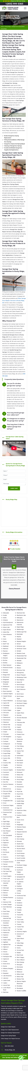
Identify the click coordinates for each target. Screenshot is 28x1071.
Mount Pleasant (21, 675)
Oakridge (19, 708)
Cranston (5, 767)
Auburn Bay (6, 632)
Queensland (20, 755)
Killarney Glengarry (8, 968)
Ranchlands (20, 760)
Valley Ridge (20, 943)
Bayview (5, 651)
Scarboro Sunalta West (21, 816)
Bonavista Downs (8, 667)
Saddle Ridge (20, 801)
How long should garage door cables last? (15, 414)
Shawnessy (20, 829)
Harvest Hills (6, 930)
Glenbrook (6, 890)
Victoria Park (20, 950)
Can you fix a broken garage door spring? (14, 384)
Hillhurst (5, 949)
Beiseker (5, 658)
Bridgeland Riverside (6, 683)
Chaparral (5, 715)
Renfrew (19, 767)
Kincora (5, 971)
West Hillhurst (21, 960)
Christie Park (6, 727)
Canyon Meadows (8, 700)
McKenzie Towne (21, 648)
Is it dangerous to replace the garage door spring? (16, 420)
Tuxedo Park (20, 926)
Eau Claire (5, 840)
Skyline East (20, 844)
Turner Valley (20, 922)
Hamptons (6, 925)
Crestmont (6, 772)
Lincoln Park (6, 985)
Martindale (20, 634)
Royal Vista (20, 794)
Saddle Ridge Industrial (20, 804)
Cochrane (5, 741)
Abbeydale (6, 613)
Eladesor (5, 845)
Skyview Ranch (21, 848)
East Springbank (7, 835)
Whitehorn (19, 969)
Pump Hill (19, 748)
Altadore (5, 620)
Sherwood (19, 834)
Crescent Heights (8, 770)
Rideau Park (20, 774)
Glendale (5, 895)
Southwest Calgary (20, 871)
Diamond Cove (7, 789)
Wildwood (19, 972)
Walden (19, 952)
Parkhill (19, 727)
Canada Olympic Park (7, 697)
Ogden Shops (20, 713)
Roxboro (19, 789)
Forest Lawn (6, 878)
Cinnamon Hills (7, 729)
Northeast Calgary (22, 701)
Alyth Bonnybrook (8, 622)
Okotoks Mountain (22, 717)
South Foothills (21, 858)
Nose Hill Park (20, 705)
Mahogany (19, 617)
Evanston (5, 857)
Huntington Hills (7, 956)
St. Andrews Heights (20, 883)
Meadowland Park (22, 656)
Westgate (19, 964)
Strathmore (20, 898)
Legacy (5, 983)
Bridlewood (6, 686)
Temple (19, 912)
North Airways (20, 684)
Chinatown (6, 722)
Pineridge (19, 744)
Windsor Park (20, 979)
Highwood (6, 947)
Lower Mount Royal (6, 989)
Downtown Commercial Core (7, 809)
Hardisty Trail (6, 927)
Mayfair (19, 636)
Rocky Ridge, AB (10, 1050)
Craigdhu (5, 765)
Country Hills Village (6, 759)
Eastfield (5, 838)
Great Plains (6, 911)
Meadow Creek (21, 653)
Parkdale (19, 725)
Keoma (5, 966)
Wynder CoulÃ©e (21, 991)
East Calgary (6, 824)
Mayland (19, 639)
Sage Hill (19, 808)
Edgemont (6, 842)
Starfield (19, 886)
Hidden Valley (7, 939)
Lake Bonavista (7, 975)
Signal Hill (19, 836)
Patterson (19, 732)
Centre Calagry (7, 710)
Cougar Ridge (6, 753)
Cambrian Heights (8, 693)
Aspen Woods (7, 629)
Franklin (5, 885)
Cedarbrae (6, 708)
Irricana (5, 961)
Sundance (19, 903)
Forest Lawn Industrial (6, 882)
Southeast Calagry (22, 865)
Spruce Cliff (20, 879)
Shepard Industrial (22, 832)
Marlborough (20, 629)
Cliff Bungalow (7, 736)
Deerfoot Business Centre (8, 785)
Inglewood (6, 959)
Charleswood (6, 717)
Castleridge (6, 705)
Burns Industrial (7, 691)
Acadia (5, 615)
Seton (18, 822)
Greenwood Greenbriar (6, 922)
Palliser (19, 720)
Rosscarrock (20, 786)
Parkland (19, 729)
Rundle (19, 796)
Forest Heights (7, 876)
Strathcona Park (21, 895)
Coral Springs (6, 751)
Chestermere (6, 720)
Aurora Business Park (7, 635)
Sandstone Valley (21, 810)
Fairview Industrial (8, 866)
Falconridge (6, 869)
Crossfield (6, 774)
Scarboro (19, 813)
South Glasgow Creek (21, 861)
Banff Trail (6, 644)
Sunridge (19, 907)
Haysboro (5, 935)
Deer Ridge (6, 779)
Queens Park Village (20, 752)
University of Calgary (20, 935)
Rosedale (19, 782)
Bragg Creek (6, 674)
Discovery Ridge (7, 791)
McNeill (19, 651)
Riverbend (19, 777)
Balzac (5, 641)
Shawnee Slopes (21, 827)
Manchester (20, 620)
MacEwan (5, 992)
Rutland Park (20, 798)
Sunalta (19, 900)
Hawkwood (6, 932)
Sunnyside (19, 905)
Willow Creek (20, 974)
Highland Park (7, 944)
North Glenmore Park (21, 690)
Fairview (5, 864)
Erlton (4, 854)
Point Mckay (20, 746)
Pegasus (19, 737)
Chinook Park (6, 724)
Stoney (19, 893)
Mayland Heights (21, 641)
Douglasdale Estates (6, 797)
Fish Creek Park (7, 871)
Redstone (19, 765)
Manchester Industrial (20, 623)
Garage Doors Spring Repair (8, 1035)
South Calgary (20, 856)
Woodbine (19, 986)
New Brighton (20, 680)
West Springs (20, 962)
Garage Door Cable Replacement (10, 1029)
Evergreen (6, 859)
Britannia (5, 689)
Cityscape (6, 734)
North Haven (20, 694)
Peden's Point (20, 734)
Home (2, 26)
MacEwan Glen (21, 613)
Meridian (19, 660)
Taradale (19, 910)
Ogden (18, 710)
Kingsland (5, 973)
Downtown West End (7, 818)
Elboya (5, 850)
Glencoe (5, 892)
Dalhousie (5, 777)
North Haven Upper (20, 697)
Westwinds (20, 967)
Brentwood (6, 677)
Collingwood (6, 744)
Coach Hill (6, 739)
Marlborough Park (21, 632)
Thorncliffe (20, 915)
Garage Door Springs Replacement (10, 1032)
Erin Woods (6, 852)
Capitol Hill (6, 703)
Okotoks (19, 715)
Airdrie (5, 617)
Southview (20, 867)
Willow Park (20, 976)
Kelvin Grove (6, 963)
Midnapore (20, 663)
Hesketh (5, 937)
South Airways (21, 853)
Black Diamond (7, 665)
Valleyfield (20, 945)
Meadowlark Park (21, 658)
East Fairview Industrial (6, 827)
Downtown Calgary (8, 805)
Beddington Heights (6, 654)
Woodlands (20, 988)
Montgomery (20, 672)
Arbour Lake (6, 627)
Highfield (5, 942)
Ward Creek (20, 955)
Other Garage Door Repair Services (10, 1038)
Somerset (19, 851)
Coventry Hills (7, 762)
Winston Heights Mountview (21, 982)
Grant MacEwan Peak (7, 908)
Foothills (5, 874)
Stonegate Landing (20, 890)
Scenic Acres (20, 820)
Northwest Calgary (22, 703)
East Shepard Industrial (6, 832)
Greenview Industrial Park (7, 917)
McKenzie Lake (21, 646)
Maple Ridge (20, 627)
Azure (4, 639)
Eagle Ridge (6, 821)
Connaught (6, 746)
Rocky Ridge (8, 26)
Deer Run (5, 782)
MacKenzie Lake (21, 615)
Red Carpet (20, 762)
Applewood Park (7, 625)
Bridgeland (6, 679)
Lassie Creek (6, 980)
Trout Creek (20, 919)
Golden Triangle (7, 904)
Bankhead (5, 646)
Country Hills (6, 756)
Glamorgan (6, 888)
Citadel (5, 732)
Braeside (5, 672)
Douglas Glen (6, 793)
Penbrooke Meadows (20, 740)
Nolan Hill (19, 682)
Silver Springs (20, 839)
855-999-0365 (9, 1046)
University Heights (22, 931)
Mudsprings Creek (22, 677)
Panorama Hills (21, 722)
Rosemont (19, 784)
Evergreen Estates (8, 862)
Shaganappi (20, 824)
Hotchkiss (6, 954)
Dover (4, 803)
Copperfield (6, 748)
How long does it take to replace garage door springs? (15, 426)
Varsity (19, 948)
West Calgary (20, 957)
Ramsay (19, 758)
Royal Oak (19, 791)
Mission (19, 668)
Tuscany (19, 924)
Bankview (5, 648)
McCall (19, 644)
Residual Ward (20, 770)
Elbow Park (6, 847)
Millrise (19, 665)
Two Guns (19, 929)
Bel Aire (5, 660)
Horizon (5, 951)
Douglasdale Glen (8, 800)
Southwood (20, 874)
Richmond (19, 772)
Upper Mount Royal (20, 939)
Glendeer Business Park (8, 898)
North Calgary (20, 687)
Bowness (5, 670)
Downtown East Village (7, 813)
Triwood (19, 917)
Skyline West (20, 846)
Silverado (19, 841)
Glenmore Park (7, 902)
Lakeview (5, 978)
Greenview (6, 914)
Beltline (5, 663)
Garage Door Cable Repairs (8, 1027)
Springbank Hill (21, 877)
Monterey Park (21, 670)
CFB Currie (6, 712)
